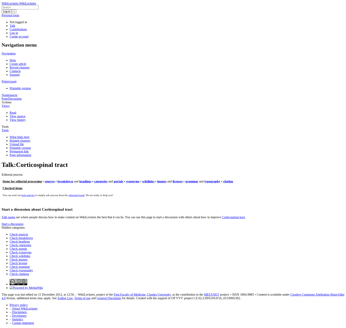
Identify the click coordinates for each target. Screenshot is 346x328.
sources (50, 181)
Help (13, 60)
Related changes (20, 140)
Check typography (21, 270)
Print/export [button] (9, 81)
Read (13, 112)
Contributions (18, 29)
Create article (18, 64)
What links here (19, 137)
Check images (18, 259)
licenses (178, 181)
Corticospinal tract (233, 217)
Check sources (19, 234)
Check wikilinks (20, 256)
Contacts (15, 71)
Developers (19, 315)
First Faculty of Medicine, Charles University (142, 294)
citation (228, 181)
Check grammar (20, 266)
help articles (28, 195)
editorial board (76, 195)
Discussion (15, 98)
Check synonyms (20, 252)
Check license (18, 263)
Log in (6, 11)
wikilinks (148, 181)
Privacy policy (19, 305)
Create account (19, 36)
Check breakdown (21, 238)
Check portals (18, 248)
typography (212, 181)
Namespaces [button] (9, 95)
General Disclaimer (109, 298)
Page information (20, 155)
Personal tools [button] (10, 15)
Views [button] (6, 106)
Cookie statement (23, 323)
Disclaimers (19, 312)
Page (5, 98)
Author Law (65, 298)
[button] (12, 224)
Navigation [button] (9, 53)
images (161, 181)
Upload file (17, 144)
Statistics (17, 319)
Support (15, 74)
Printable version (20, 88)
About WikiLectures (24, 308)
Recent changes (19, 67)
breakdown (65, 181)
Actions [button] (6, 102)
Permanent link (19, 151)
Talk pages (8, 217)
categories (101, 181)
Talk (12, 25)
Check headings (20, 241)
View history (18, 120)
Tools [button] (5, 126)
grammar (191, 181)
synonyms (132, 181)
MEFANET (211, 294)
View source (17, 116)
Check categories (20, 245)
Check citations (19, 274)
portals (118, 181)
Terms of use (82, 298)
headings (85, 181)
